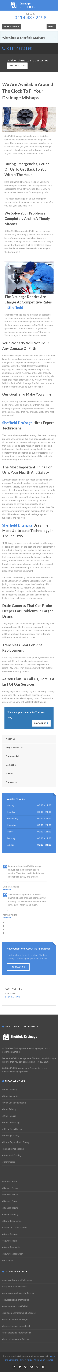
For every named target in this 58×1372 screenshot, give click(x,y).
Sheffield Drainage (23, 1036)
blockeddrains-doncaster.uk (16, 1326)
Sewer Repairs (10, 1240)
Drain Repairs (9, 1116)
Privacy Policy (26, 1360)
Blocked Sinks (10, 1201)
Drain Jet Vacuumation (14, 1102)
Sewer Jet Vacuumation (15, 1227)
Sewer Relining (10, 1234)
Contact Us (40, 723)
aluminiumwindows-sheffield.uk (18, 1293)
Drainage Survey (11, 1135)
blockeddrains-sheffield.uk (16, 1339)
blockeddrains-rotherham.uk (17, 1332)
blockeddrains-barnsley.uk (16, 1319)
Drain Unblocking (11, 1122)
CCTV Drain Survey (12, 1129)
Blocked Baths (10, 1181)
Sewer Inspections (12, 1221)
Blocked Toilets (10, 1208)
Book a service (11, 27)
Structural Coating (12, 1155)
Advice (9, 773)
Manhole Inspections (13, 1149)
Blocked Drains (10, 1188)
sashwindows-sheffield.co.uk (17, 1280)
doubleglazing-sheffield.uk (16, 1300)
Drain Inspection (11, 1096)
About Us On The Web (43, 1360)
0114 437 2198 (19, 48)
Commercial (12, 756)
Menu (51, 26)
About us (10, 739)
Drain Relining (9, 1109)
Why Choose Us (14, 747)
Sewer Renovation (12, 1247)
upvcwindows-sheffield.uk (16, 1306)
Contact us (11, 782)
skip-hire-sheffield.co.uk (15, 1286)
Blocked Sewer (10, 1194)
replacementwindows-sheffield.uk (19, 1313)
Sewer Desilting (10, 1214)
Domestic (11, 765)
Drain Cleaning (10, 1089)
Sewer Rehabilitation (13, 1254)
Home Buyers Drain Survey (16, 1142)
